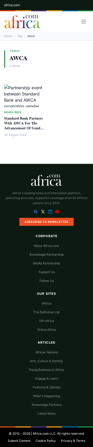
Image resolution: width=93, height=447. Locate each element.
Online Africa (46, 330)
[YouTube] (57, 212)
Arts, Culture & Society (46, 361)
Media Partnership (46, 263)
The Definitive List (46, 312)
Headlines (12, 112)
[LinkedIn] (50, 212)
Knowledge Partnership (46, 254)
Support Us (46, 272)
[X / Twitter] (43, 212)
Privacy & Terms (73, 441)
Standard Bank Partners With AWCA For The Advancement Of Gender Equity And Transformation (23, 128)
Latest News (46, 413)
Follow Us (47, 281)
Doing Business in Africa (46, 370)
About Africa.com (46, 246)
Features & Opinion (46, 387)
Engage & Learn (46, 378)
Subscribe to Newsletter (46, 221)
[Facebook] (36, 212)
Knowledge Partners (46, 405)
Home (8, 36)
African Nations (46, 352)
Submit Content (19, 441)
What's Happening (46, 396)
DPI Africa (46, 321)
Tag (19, 36)
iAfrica (46, 303)
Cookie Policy (46, 441)
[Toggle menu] (84, 21)
